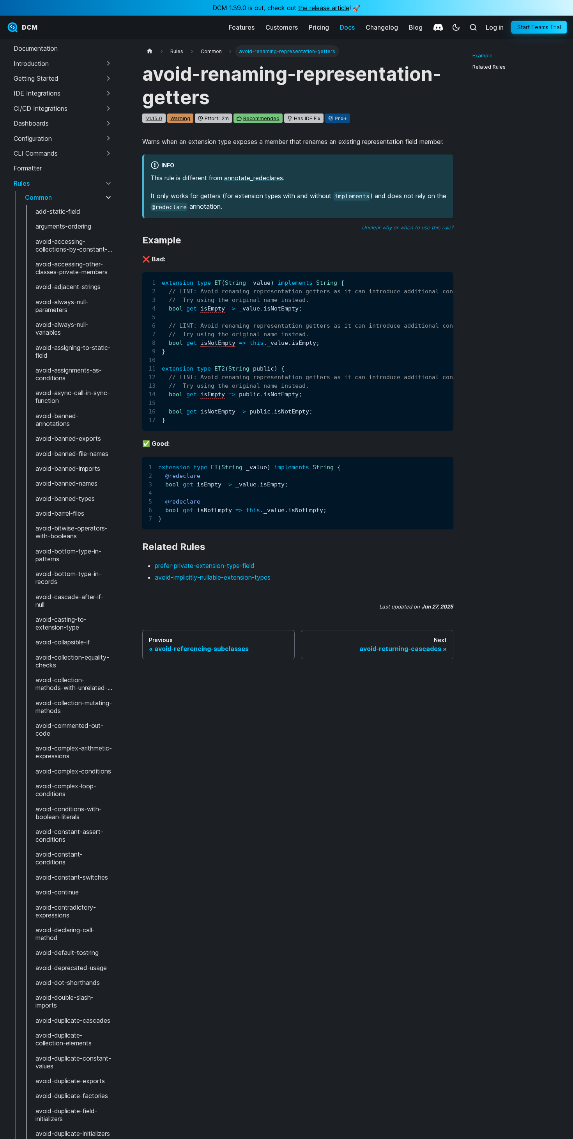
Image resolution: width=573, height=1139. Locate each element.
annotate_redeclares (253, 178)
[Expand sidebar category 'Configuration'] (108, 138)
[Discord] (438, 27)
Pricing (319, 27)
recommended (261, 118)
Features (242, 27)
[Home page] (149, 51)
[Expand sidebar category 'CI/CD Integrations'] (108, 108)
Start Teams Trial (539, 27)
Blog (416, 27)
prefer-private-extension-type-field (205, 566)
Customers (281, 27)
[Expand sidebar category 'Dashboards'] (108, 123)
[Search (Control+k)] (473, 27)
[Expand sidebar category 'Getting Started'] (108, 78)
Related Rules (489, 67)
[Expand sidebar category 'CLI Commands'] (108, 153)
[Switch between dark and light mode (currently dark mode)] (456, 27)
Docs (347, 27)
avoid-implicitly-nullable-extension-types (213, 577)
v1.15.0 (154, 118)
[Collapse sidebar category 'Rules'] (108, 183)
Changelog (382, 27)
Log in (495, 27)
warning (180, 118)
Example (482, 56)
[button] (63, 63)
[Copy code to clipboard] (443, 282)
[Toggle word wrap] (429, 282)
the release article (323, 8)
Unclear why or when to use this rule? (407, 227)
